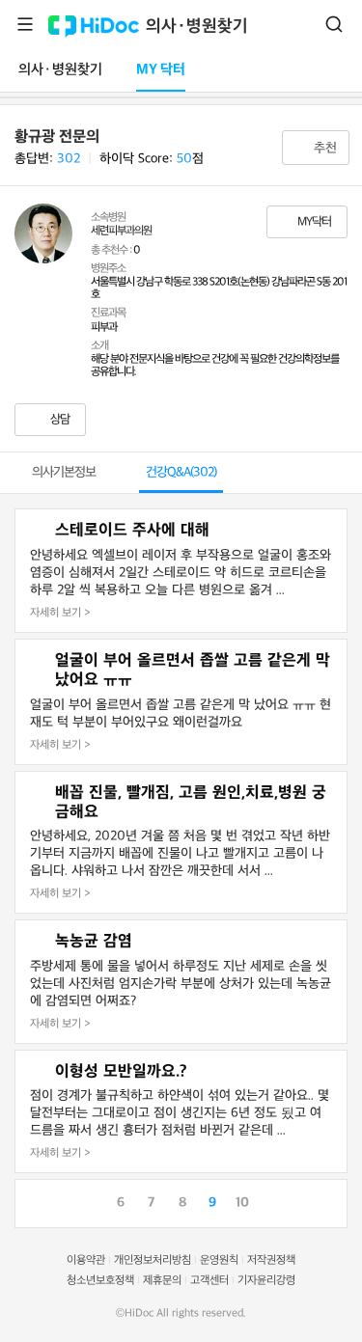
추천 (323, 148)
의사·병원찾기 (197, 26)
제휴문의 (162, 1281)
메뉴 (25, 24)
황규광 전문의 (56, 137)
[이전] (29, 1201)
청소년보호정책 (100, 1281)
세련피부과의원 (121, 231)
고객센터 (209, 1281)
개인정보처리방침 (152, 1260)
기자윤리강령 (266, 1281)
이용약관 (86, 1260)
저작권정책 (271, 1260)
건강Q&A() (181, 472)
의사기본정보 (64, 472)
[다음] (332, 1201)
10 (242, 1202)
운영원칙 (219, 1260)
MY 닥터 (160, 70)
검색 (334, 24)
